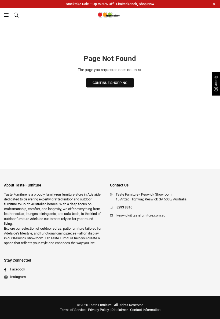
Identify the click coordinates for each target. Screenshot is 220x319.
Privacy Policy (98, 310)
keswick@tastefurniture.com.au (140, 215)
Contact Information (145, 310)
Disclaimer (119, 310)
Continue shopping (110, 83)
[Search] (16, 15)
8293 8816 (124, 207)
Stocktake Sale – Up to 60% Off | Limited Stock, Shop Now (110, 4)
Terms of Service (73, 310)
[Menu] (6, 15)
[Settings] (211, 15)
